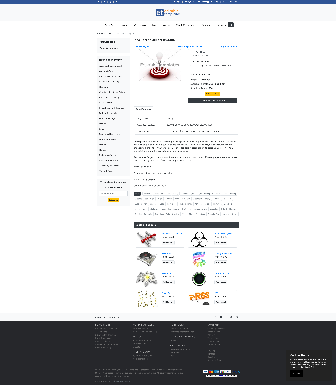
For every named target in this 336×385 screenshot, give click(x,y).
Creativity (148, 214)
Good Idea (166, 209)
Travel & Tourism (107, 171)
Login (177, 2)
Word (125, 25)
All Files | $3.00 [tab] (200, 54)
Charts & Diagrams (104, 341)
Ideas (137, 209)
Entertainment (106, 103)
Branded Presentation (180, 349)
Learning (225, 214)
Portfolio (206, 25)
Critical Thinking (229, 193)
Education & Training (109, 97)
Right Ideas (171, 204)
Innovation (217, 204)
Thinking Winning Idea (197, 209)
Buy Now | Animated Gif (190, 47)
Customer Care (214, 360)
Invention (147, 193)
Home (100, 33)
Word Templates (140, 328)
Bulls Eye (168, 199)
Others (102, 150)
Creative (175, 214)
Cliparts (110, 33)
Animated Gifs (139, 343)
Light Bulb (227, 199)
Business (216, 193)
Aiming (175, 193)
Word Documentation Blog (145, 332)
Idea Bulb (166, 273)
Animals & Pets (106, 71)
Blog (172, 355)
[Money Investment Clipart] (199, 258)
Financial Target (185, 204)
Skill (188, 199)
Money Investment (223, 254)
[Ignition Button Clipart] (199, 278)
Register (190, 2)
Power (144, 209)
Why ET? (211, 335)
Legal (101, 129)
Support (221, 2)
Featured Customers (179, 328)
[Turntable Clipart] (147, 258)
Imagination (180, 199)
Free (154, 25)
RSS (216, 293)
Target (159, 199)
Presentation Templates (106, 328)
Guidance (153, 204)
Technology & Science (109, 166)
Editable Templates (121, 381)
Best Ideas (159, 214)
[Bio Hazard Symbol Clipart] (199, 239)
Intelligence (154, 209)
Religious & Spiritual (108, 155)
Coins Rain (167, 293)
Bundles (166, 25)
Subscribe (113, 200)
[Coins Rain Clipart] (147, 298)
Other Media (139, 25)
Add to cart (168, 242)
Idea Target (149, 199)
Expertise (216, 199)
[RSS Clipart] (199, 298)
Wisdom (176, 209)
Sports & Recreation (108, 160)
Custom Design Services (106, 344)
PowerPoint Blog (103, 347)
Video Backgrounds (108, 48)
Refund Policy (213, 344)
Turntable (166, 254)
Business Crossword (172, 234)
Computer (104, 87)
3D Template (101, 332)
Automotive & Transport (111, 76)
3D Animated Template (105, 335)
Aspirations (200, 214)
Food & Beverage (107, 118)
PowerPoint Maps (103, 338)
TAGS (137, 193)
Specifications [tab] (143, 109)
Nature (102, 145)
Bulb (168, 214)
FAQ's (209, 347)
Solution (138, 214)
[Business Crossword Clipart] (147, 239)
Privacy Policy (213, 341)
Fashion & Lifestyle (108, 113)
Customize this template (212, 100)
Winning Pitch (187, 214)
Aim (196, 204)
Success (138, 199)
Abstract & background (110, 66)
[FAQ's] (217, 317)
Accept (296, 374)
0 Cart (235, 2)
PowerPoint (110, 25)
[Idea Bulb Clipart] (147, 278)
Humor (102, 124)
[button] (231, 24)
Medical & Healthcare (109, 134)
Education (214, 209)
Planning (233, 209)
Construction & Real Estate (112, 92)
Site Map (211, 350)
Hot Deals (221, 25)
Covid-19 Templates (186, 25)
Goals (156, 193)
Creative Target (187, 193)
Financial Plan (213, 214)
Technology (205, 204)
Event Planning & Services (111, 108)
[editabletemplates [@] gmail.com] (222, 317)
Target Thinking (203, 193)
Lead (162, 204)
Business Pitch (141, 204)
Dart (184, 209)
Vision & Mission (215, 332)
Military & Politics (107, 139)
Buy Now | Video (229, 47)
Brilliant (224, 209)
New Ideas (165, 193)
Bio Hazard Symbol (223, 234)
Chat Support (206, 2)
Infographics (176, 352)
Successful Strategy (201, 199)
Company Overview (216, 328)
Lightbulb (228, 204)
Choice (234, 214)
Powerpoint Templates (143, 355)
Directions (212, 357)
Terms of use (213, 338)
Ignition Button (221, 273)
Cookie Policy (310, 367)
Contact (211, 354)
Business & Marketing (109, 82)
